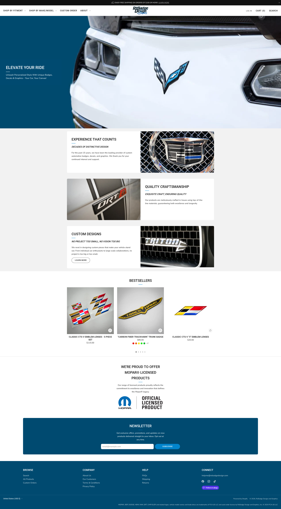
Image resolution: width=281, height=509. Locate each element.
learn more (164, 3)
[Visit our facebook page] (203, 481)
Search (273, 10)
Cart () (260, 10)
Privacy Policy (89, 486)
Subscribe (167, 446)
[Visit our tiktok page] (215, 481)
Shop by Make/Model (41, 10)
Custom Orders (30, 482)
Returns (145, 482)
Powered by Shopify (240, 499)
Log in (249, 11)
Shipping (146, 479)
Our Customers (89, 479)
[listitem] (141, 2)
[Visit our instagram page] (209, 481)
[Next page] (214, 311)
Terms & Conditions (91, 482)
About (84, 10)
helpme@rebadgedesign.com (215, 475)
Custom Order (68, 10)
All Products (28, 479)
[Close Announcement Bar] (279, 2)
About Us (87, 475)
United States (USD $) (11, 499)
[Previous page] (67, 311)
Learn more (81, 260)
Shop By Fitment (13, 10)
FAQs (144, 475)
